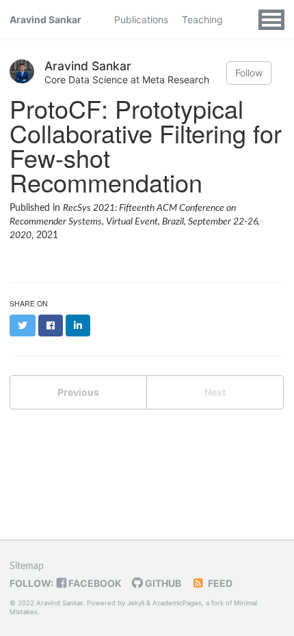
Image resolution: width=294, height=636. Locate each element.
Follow (249, 72)
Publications (141, 19)
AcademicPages (177, 603)
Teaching (202, 19)
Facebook (94, 583)
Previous (78, 392)
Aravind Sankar (45, 19)
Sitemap (27, 566)
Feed (219, 583)
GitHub (162, 583)
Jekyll (135, 603)
